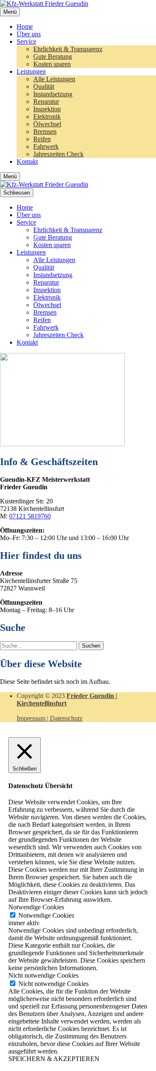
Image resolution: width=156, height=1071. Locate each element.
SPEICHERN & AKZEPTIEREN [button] (53, 1058)
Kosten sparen (52, 64)
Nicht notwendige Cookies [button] (43, 975)
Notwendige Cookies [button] (36, 907)
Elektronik (47, 116)
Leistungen (31, 71)
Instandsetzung (52, 94)
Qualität (43, 86)
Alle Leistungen (54, 79)
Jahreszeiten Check (58, 154)
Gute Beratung (52, 56)
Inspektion (47, 109)
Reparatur (46, 101)
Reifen (42, 139)
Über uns (29, 34)
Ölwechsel (47, 124)
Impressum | (33, 718)
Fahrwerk (46, 146)
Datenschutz (66, 718)
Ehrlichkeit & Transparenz (67, 49)
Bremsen (45, 131)
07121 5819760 (30, 516)
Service (26, 41)
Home (25, 26)
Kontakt (27, 161)
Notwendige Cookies (46, 915)
